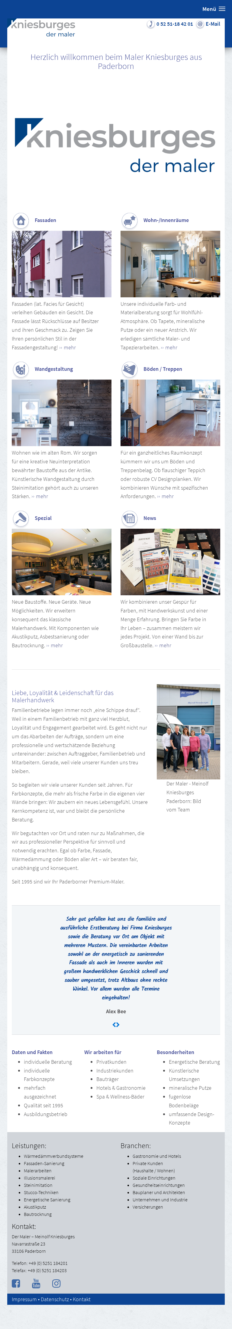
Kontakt (82, 1299)
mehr (70, 347)
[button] (214, 9)
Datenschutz (55, 1299)
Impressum (24, 1299)
